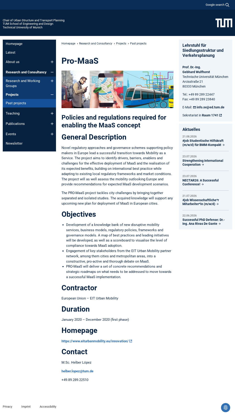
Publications (15, 124)
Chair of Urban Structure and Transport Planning (33, 20)
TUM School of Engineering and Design (28, 23)
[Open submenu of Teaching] (52, 113)
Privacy (7, 406)
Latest (10, 52)
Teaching (13, 113)
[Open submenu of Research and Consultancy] (52, 72)
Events (11, 134)
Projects (12, 95)
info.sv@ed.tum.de (210, 107)
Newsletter (14, 143)
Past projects (16, 103)
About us (13, 62)
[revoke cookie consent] (225, 407)
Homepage (14, 44)
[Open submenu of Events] (52, 134)
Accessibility (48, 406)
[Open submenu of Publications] (52, 123)
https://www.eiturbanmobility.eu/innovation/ (95, 341)
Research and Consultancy (26, 72)
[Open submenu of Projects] (52, 94)
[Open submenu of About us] (52, 62)
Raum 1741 (210, 115)
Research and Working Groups (23, 83)
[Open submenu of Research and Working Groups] (52, 81)
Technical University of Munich (22, 27)
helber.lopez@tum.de (77, 371)
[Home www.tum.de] (223, 23)
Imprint (26, 406)
